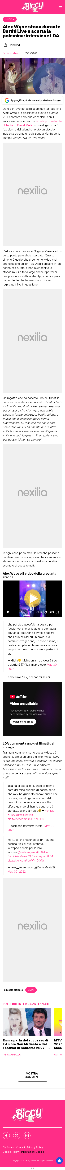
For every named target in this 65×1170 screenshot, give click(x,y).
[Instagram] (25, 1133)
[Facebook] (4, 1133)
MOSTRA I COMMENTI (32, 1075)
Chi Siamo (8, 1147)
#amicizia (13, 856)
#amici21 (50, 810)
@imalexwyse (24, 815)
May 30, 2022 (17, 871)
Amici (31, 990)
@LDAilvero (43, 852)
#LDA (11, 815)
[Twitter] (14, 1133)
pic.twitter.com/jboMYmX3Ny (26, 860)
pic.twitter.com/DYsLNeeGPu (26, 819)
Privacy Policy (35, 1147)
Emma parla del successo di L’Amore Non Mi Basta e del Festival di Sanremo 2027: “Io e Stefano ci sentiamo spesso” (27, 1044)
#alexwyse (38, 856)
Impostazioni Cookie (32, 1151)
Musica (10, 19)
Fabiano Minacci (12, 53)
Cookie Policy (11, 1151)
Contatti (20, 1147)
